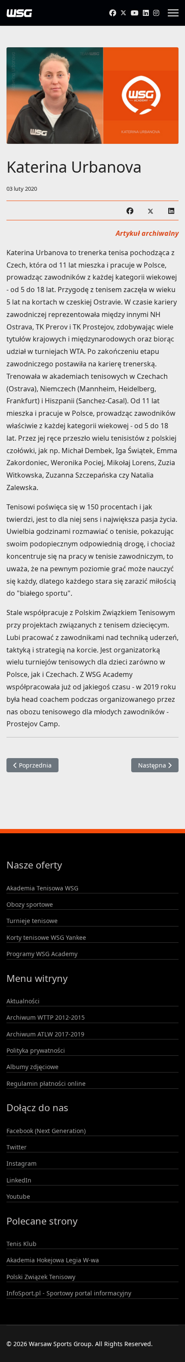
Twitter (16, 1147)
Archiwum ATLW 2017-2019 (45, 1034)
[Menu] (173, 13)
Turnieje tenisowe (32, 921)
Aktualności (23, 1001)
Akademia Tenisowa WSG (42, 888)
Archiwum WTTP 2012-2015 (45, 1017)
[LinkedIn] (171, 210)
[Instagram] (156, 13)
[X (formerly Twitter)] (150, 210)
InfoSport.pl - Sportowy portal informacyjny (68, 1293)
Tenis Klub (21, 1244)
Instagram (21, 1163)
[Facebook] (112, 13)
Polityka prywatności (35, 1050)
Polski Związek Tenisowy (40, 1277)
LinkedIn (18, 1180)
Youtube (18, 1196)
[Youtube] (135, 13)
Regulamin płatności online (46, 1083)
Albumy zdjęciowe (32, 1067)
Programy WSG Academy (41, 954)
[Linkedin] (146, 13)
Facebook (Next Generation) (46, 1131)
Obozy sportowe (29, 904)
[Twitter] (123, 13)
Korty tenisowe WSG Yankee (46, 937)
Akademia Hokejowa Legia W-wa (52, 1260)
